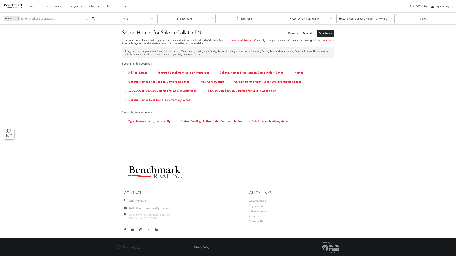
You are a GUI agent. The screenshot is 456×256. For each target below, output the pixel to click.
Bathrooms (246, 18)
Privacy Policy (202, 247)
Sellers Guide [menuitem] (257, 211)
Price (125, 18)
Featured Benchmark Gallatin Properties (183, 72)
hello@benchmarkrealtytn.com (149, 208)
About (109, 6)
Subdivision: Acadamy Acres (270, 121)
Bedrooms (187, 18)
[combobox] (21, 19)
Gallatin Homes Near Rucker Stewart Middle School (267, 82)
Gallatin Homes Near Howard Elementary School (159, 100)
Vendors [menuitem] (125, 6)
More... (423, 18)
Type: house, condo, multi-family (149, 121)
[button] (18, 18)
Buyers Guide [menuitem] (257, 206)
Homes (298, 72)
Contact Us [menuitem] (256, 221)
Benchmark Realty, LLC (243, 40)
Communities (54, 6)
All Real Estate (137, 72)
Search (33, 6)
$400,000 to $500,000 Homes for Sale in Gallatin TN (242, 91)
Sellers (92, 6)
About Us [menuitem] (255, 216)
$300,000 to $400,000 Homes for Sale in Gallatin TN (162, 91)
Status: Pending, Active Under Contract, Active (211, 121)
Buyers (74, 6)
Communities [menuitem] (257, 201)
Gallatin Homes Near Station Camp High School (159, 82)
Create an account (324, 40)
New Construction (212, 82)
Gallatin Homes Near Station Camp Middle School (252, 72)
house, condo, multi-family (304, 18)
